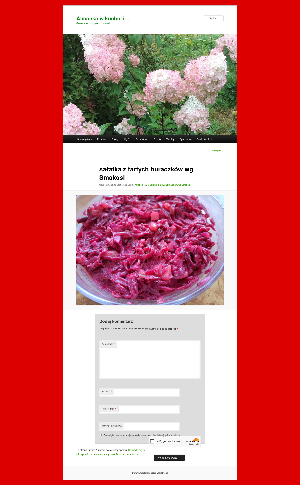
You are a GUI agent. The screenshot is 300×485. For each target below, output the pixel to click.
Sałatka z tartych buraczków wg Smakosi (170, 184)
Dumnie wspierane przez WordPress (150, 472)
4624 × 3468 (141, 184)
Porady (115, 139)
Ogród (127, 139)
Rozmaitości (142, 139)
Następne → (217, 150)
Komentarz (108, 344)
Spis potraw (185, 139)
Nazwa (107, 391)
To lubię (170, 139)
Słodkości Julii (204, 139)
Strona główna (84, 139)
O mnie (157, 139)
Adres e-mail (109, 408)
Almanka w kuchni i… (103, 18)
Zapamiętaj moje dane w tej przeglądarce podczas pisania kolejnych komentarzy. (142, 435)
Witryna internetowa (112, 425)
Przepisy (101, 139)
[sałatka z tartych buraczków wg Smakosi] (150, 250)
